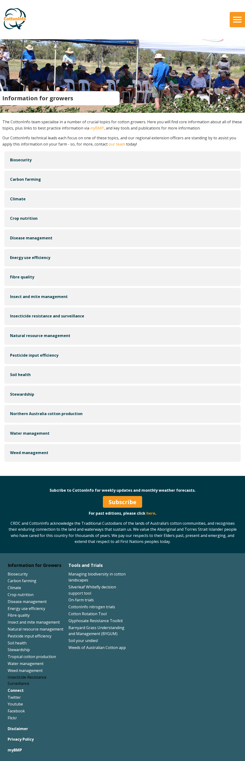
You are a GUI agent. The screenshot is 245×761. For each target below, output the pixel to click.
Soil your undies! (83, 640)
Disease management (27, 601)
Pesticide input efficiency (29, 636)
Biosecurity (18, 574)
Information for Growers (34, 565)
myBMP (15, 750)
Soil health (17, 643)
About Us (16, 11)
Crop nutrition (20, 594)
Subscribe (122, 502)
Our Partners (19, 32)
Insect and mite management (34, 622)
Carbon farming (22, 580)
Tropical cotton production (32, 656)
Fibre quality (19, 615)
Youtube (15, 704)
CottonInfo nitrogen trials (91, 606)
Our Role (15, 25)
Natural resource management (35, 629)
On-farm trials (81, 600)
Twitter (14, 697)
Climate (14, 587)
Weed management (25, 670)
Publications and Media (143, 11)
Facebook (16, 711)
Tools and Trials (85, 565)
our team (117, 144)
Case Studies (132, 25)
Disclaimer (18, 728)
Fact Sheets (131, 18)
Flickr (12, 718)
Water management (26, 663)
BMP (97, 128)
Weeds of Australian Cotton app (97, 647)
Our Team (17, 18)
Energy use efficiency (26, 608)
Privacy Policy (21, 739)
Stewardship (19, 649)
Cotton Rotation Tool (87, 613)
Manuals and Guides (139, 32)
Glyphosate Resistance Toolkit (95, 620)
